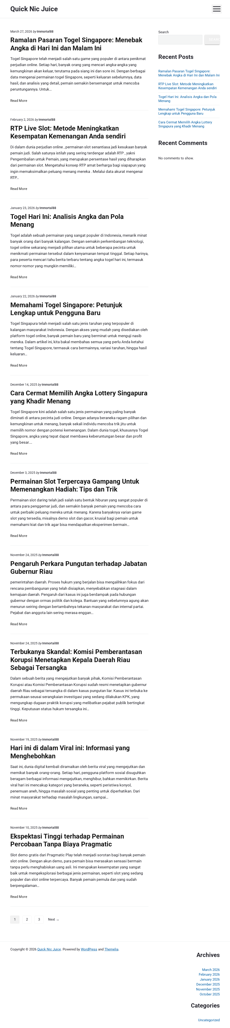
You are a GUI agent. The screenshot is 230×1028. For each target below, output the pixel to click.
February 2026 (209, 974)
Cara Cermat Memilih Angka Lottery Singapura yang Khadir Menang (185, 124)
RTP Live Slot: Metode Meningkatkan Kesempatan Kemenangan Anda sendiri (68, 132)
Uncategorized (209, 1020)
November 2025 (208, 989)
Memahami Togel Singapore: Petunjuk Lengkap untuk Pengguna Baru (66, 309)
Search (163, 32)
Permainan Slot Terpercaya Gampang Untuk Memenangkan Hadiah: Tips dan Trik (74, 485)
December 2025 (208, 984)
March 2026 (211, 970)
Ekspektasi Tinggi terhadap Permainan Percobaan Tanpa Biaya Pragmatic (67, 840)
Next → (53, 919)
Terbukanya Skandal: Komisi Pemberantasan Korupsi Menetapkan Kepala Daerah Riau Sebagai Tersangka (76, 660)
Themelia (111, 949)
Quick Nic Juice (49, 949)
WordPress (89, 949)
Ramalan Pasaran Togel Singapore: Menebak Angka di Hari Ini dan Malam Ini (76, 44)
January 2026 (210, 979)
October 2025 (210, 994)
